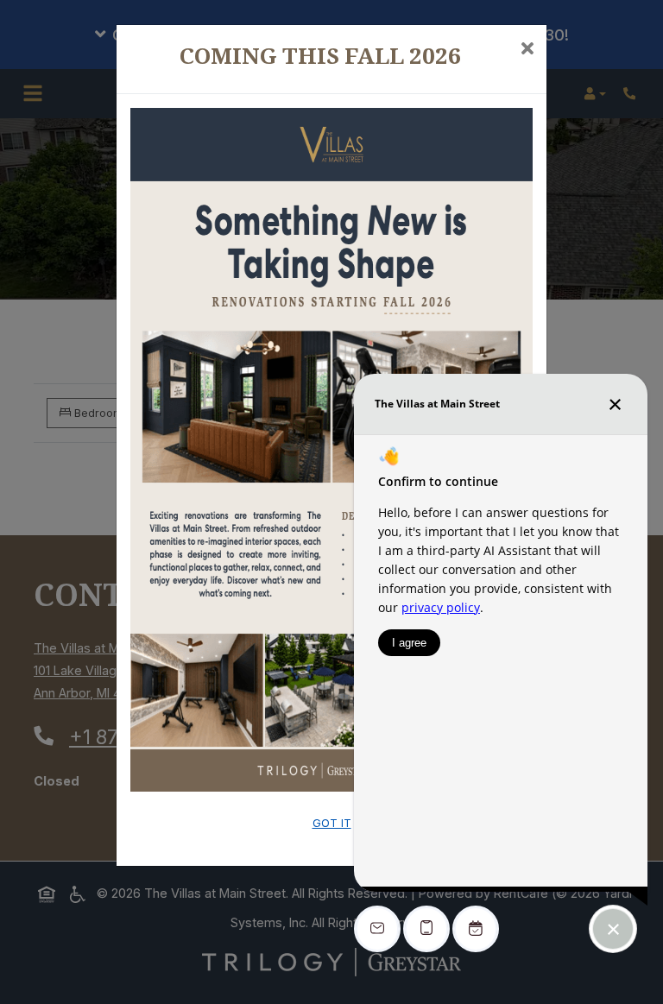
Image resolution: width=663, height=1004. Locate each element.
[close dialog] (527, 50)
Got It (332, 823)
